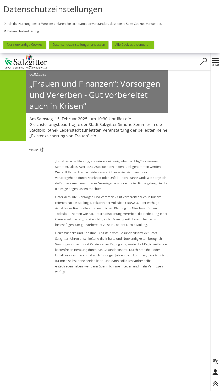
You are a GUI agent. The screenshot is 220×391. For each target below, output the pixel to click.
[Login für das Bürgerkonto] (215, 372)
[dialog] (110, 26)
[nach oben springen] (215, 383)
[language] (215, 361)
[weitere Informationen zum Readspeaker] (42, 149)
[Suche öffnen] (203, 61)
